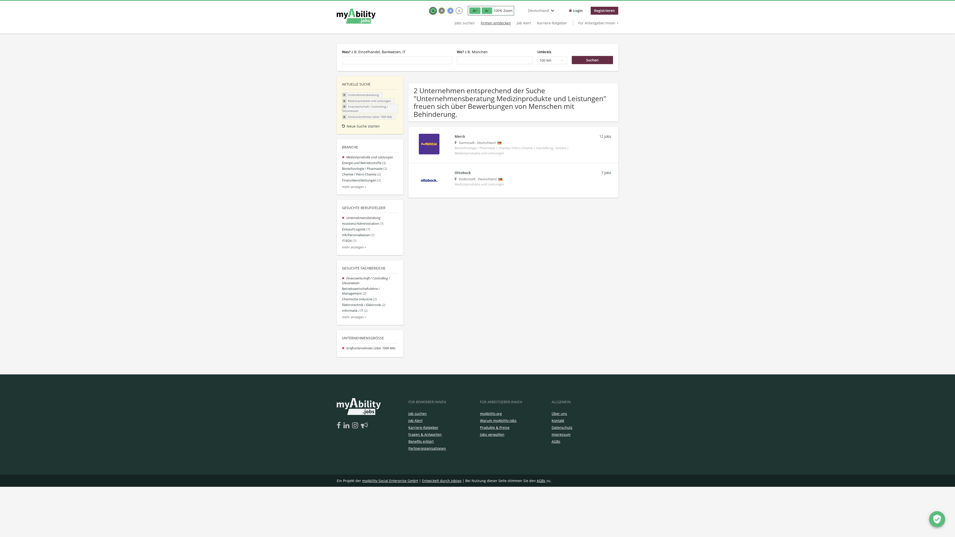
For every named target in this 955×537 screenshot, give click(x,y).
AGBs (556, 441)
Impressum (561, 434)
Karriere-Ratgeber (552, 23)
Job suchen (417, 413)
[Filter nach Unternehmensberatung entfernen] (344, 218)
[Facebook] (339, 425)
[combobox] (397, 60)
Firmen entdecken (496, 23)
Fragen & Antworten (425, 434)
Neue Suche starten (363, 126)
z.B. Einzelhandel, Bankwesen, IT (373, 51)
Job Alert (524, 23)
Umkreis (544, 51)
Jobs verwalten (492, 434)
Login (578, 10)
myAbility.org (491, 413)
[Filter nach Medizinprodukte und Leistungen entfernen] (344, 157)
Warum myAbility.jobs (498, 420)
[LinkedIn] (347, 425)
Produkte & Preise (495, 427)
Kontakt (558, 420)
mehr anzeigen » (354, 187)
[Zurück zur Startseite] (356, 16)
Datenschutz (562, 427)
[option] (433, 10)
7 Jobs (606, 172)
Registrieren (604, 10)
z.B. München (472, 51)
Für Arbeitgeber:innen (596, 23)
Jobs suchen (465, 23)
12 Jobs (605, 136)
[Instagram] (356, 425)
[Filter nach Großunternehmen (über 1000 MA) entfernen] (344, 348)
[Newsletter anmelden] (364, 425)
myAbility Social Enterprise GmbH (390, 480)
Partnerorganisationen (427, 448)
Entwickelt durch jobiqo (441, 480)
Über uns (559, 413)
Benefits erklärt (421, 441)
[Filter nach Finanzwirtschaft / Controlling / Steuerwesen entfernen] (344, 278)
